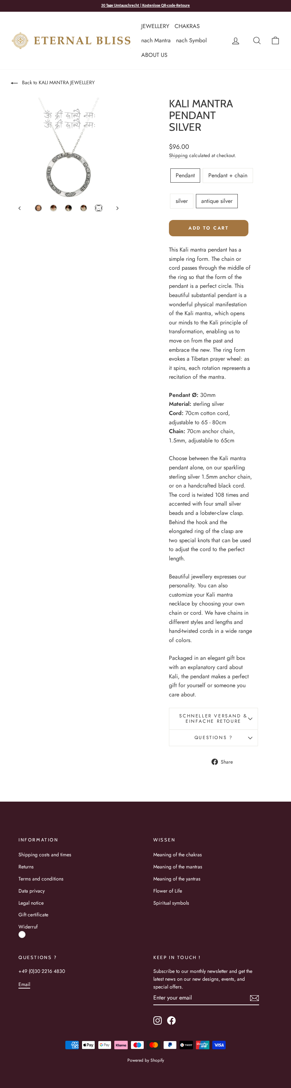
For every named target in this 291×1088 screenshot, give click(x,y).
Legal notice (31, 902)
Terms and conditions (41, 878)
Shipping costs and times (44, 854)
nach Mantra (156, 40)
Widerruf (28, 926)
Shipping (178, 155)
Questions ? (213, 737)
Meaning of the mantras (177, 866)
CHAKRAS (187, 26)
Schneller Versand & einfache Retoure (213, 718)
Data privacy (31, 890)
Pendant (185, 175)
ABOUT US (154, 55)
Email (24, 984)
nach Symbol (191, 40)
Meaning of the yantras (177, 878)
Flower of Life (167, 890)
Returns (26, 866)
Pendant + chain (227, 175)
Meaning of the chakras (177, 854)
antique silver (216, 201)
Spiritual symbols (171, 902)
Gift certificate (33, 914)
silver (182, 201)
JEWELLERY (155, 26)
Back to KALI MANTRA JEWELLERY (58, 82)
